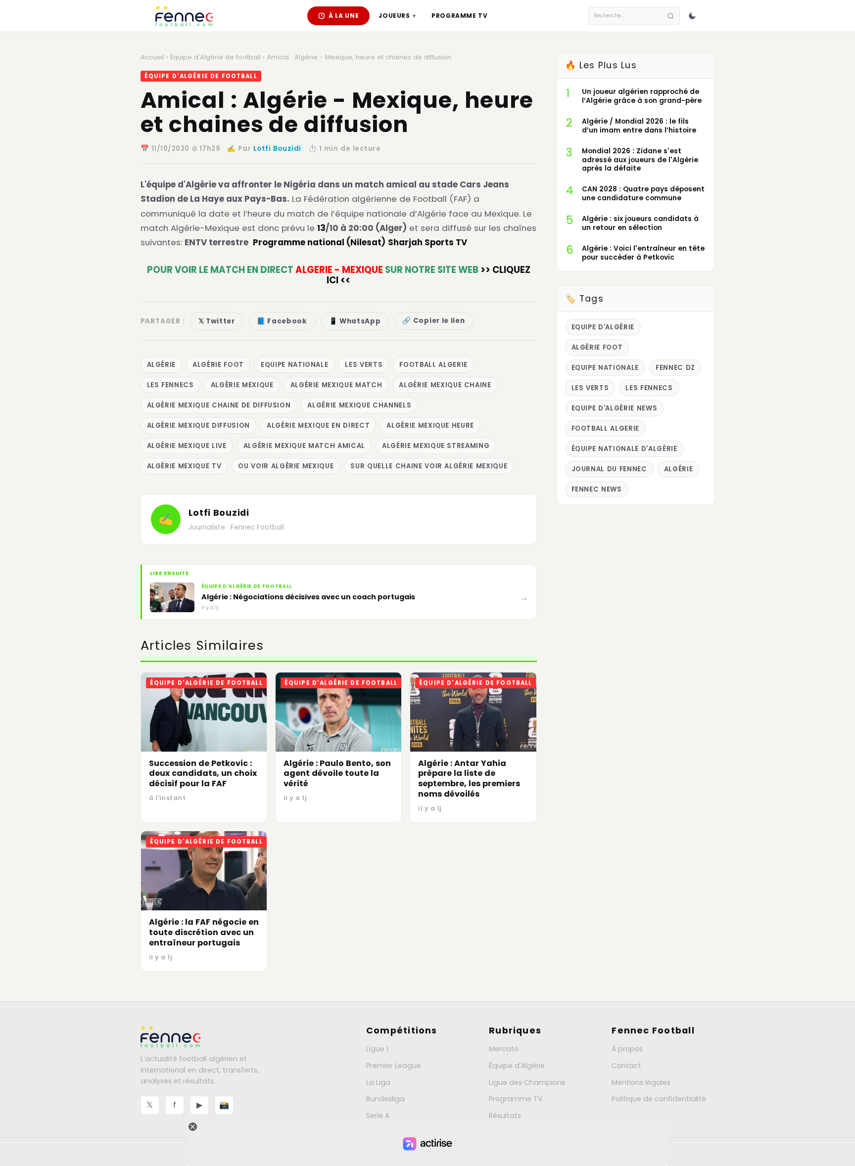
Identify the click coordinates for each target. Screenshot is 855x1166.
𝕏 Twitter (216, 321)
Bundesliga (385, 1099)
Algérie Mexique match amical (304, 445)
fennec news (596, 489)
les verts (363, 364)
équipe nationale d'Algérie (624, 448)
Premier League (393, 1066)
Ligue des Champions (527, 1082)
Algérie (161, 364)
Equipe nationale (295, 364)
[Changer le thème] (692, 15)
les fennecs (170, 385)
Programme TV (459, 15)
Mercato (504, 1049)
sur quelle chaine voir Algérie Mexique (428, 466)
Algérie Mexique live (187, 445)
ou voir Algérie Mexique (285, 466)
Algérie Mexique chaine (445, 385)
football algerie (433, 364)
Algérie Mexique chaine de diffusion (219, 405)
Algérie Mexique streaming (435, 445)
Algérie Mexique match (336, 385)
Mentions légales (641, 1082)
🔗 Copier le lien (433, 320)
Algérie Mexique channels (359, 405)
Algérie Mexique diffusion (198, 425)
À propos (627, 1049)
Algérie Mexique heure (430, 425)
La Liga (378, 1082)
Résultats (505, 1116)
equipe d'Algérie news (614, 408)
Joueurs (397, 15)
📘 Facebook (282, 321)
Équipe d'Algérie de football (215, 57)
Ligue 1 (377, 1049)
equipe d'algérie (603, 327)
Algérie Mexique (242, 385)
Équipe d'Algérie (517, 1066)
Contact (626, 1066)
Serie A (377, 1116)
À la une (344, 15)
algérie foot (218, 364)
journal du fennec (609, 469)
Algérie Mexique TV (184, 466)
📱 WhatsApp (355, 321)
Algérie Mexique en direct (318, 425)
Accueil (152, 57)
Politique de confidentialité (659, 1099)
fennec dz (675, 367)
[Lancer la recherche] (670, 16)
